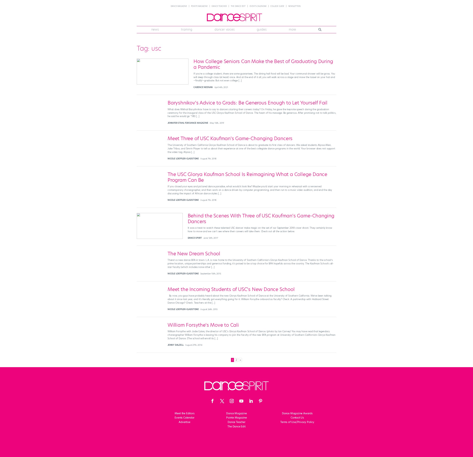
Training (186, 29)
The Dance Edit (238, 6)
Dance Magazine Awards (297, 413)
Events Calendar (258, 6)
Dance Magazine (179, 6)
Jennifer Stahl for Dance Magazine (188, 122)
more (292, 29)
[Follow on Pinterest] (260, 401)
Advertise (184, 422)
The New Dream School (194, 253)
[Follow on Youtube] (241, 401)
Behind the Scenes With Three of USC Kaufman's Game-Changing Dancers (261, 218)
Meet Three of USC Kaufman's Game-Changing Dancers (230, 138)
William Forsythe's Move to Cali (203, 325)
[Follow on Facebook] (212, 401)
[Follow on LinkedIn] (251, 401)
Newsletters (294, 6)
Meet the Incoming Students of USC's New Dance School (231, 289)
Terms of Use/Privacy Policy (297, 422)
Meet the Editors (185, 413)
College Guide (277, 6)
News (155, 29)
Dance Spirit (195, 237)
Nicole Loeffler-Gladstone (183, 158)
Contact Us (297, 417)
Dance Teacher (219, 6)
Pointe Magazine (199, 6)
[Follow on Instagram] (232, 401)
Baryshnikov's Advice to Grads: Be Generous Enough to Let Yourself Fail (247, 102)
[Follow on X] (222, 401)
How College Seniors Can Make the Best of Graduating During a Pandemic (263, 64)
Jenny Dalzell (175, 344)
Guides (262, 29)
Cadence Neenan (203, 87)
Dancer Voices (224, 29)
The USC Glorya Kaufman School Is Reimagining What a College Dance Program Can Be (247, 177)
